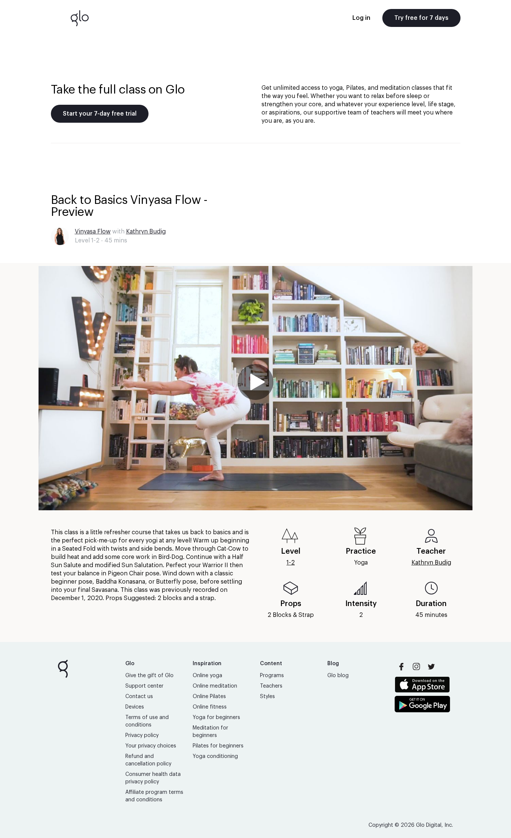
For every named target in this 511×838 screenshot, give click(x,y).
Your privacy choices (150, 746)
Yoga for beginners (216, 717)
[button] (255, 388)
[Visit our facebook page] (401, 666)
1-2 (291, 563)
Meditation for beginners (210, 731)
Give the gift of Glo (149, 675)
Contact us (139, 696)
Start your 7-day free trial (100, 114)
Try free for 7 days (421, 18)
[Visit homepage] (80, 18)
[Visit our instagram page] (416, 666)
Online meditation (215, 686)
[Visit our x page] (431, 666)
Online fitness (210, 707)
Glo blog (338, 675)
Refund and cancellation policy (148, 760)
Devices (134, 707)
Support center (144, 686)
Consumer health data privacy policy (153, 778)
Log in (361, 18)
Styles (267, 696)
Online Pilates (209, 696)
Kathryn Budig (146, 232)
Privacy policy (142, 735)
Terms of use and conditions (147, 721)
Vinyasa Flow (93, 232)
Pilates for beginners (218, 746)
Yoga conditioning (215, 756)
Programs (272, 675)
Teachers (271, 686)
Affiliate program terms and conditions (154, 796)
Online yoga (207, 675)
